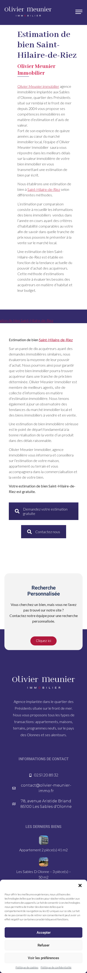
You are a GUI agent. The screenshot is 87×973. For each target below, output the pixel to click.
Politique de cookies (27, 967)
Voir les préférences (43, 958)
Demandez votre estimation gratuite (45, 511)
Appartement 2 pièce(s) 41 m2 (43, 850)
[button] (80, 885)
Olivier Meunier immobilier (38, 86)
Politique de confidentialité (56, 967)
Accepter (44, 932)
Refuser (43, 945)
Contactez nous (47, 531)
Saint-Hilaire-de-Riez (43, 189)
